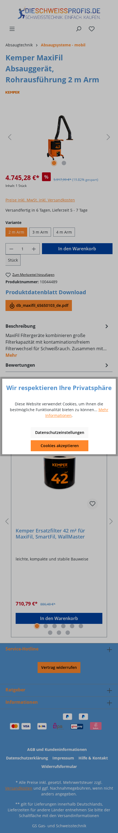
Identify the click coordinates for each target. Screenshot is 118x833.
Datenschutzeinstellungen (59, 432)
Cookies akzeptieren (60, 445)
